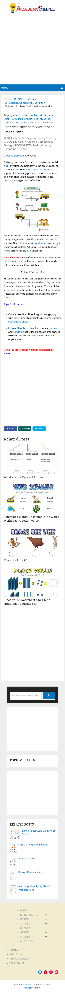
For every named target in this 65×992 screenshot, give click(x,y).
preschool (45, 119)
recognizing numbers (28, 122)
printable (10, 122)
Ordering (8, 155)
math (7, 119)
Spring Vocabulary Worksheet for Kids (38, 832)
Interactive (15, 328)
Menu (4, 87)
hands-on (18, 332)
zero (49, 257)
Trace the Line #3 (15, 560)
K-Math (19, 141)
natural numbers (41, 243)
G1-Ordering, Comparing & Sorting (37, 138)
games (53, 328)
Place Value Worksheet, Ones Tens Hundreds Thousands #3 (27, 601)
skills (24, 321)
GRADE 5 (25, 936)
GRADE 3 (25, 928)
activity (7, 289)
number (22, 261)
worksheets (48, 122)
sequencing (14, 321)
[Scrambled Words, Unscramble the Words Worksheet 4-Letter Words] (32, 498)
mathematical (30, 169)
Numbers (19, 155)
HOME (23, 910)
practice (8, 180)
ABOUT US (26, 941)
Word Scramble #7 (29, 858)
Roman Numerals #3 (30, 872)
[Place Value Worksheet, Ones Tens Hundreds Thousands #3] (32, 581)
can (9, 250)
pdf (36, 119)
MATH (36, 145)
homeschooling (29, 115)
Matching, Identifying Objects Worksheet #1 (34, 888)
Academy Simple (22, 984)
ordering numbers (22, 119)
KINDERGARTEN (22, 145)
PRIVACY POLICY (19, 958)
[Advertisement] (32, 50)
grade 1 (14, 115)
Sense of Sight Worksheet (33, 844)
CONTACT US (17, 950)
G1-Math (12, 138)
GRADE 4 (25, 932)
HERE (7, 353)
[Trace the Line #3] (32, 542)
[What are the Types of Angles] (32, 459)
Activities (28, 328)
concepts (44, 169)
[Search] (49, 695)
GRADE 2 (25, 923)
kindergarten (47, 115)
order (57, 282)
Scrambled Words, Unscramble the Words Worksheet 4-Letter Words (31, 518)
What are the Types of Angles (23, 477)
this (15, 173)
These (34, 239)
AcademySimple (32, 988)
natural (52, 239)
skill (6, 166)
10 (37, 162)
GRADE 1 (9, 141)
